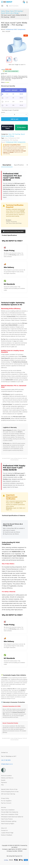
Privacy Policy (5, 798)
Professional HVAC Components (15, 29)
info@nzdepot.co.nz (7, 764)
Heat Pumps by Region (7, 823)
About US (4, 828)
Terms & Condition (6, 775)
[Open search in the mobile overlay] (16, 6)
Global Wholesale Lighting (8, 821)
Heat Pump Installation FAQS (9, 814)
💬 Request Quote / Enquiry (7, 127)
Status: (3, 82)
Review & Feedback (6, 835)
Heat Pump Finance (6, 819)
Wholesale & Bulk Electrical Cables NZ (12, 816)
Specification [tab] (19, 165)
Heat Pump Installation (8, 809)
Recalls (3, 780)
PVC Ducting (16, 134)
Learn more (8, 79)
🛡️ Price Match (21, 127)
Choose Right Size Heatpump (9, 812)
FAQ (2, 784)
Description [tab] (7, 165)
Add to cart (14, 119)
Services (3, 807)
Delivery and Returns (7, 778)
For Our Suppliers (6, 800)
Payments (4, 782)
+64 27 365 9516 (5, 760)
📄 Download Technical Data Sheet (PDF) (13, 231)
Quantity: (3, 112)
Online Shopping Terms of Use (9, 791)
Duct (10, 134)
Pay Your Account (6, 803)
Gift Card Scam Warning (8, 794)
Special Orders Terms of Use (9, 789)
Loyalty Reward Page (7, 832)
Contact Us (4, 830)
